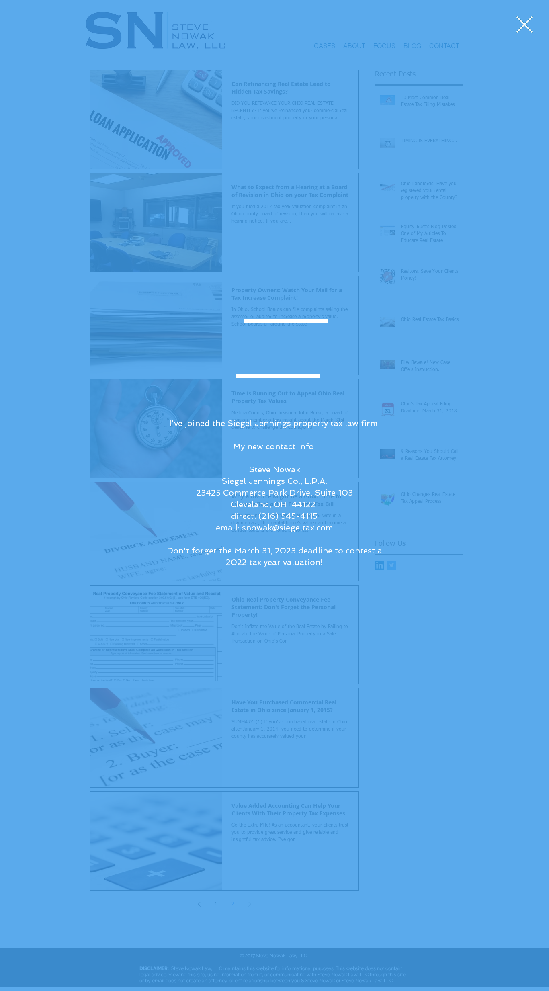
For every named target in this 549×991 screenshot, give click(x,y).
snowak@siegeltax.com (287, 527)
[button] (524, 24)
